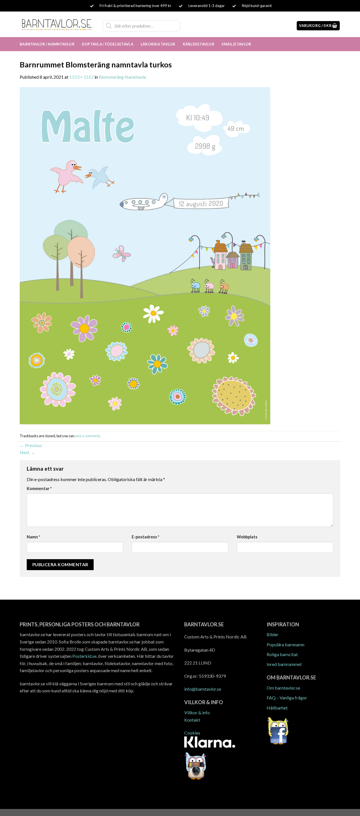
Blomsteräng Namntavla (122, 77)
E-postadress (145, 536)
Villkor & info (197, 712)
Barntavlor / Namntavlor (47, 44)
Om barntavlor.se (283, 687)
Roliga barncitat (282, 654)
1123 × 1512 (81, 77)
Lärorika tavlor (158, 44)
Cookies (192, 732)
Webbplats (247, 536)
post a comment (87, 436)
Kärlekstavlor (198, 44)
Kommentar (39, 488)
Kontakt (192, 719)
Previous (31, 445)
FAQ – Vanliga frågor (287, 697)
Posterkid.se (84, 656)
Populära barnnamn (285, 644)
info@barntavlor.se (202, 689)
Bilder (272, 634)
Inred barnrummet (284, 664)
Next (27, 452)
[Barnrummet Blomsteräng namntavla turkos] (145, 255)
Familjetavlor (236, 44)
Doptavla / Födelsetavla (107, 44)
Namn (33, 536)
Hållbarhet (277, 707)
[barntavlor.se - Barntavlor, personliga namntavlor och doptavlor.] (57, 24)
